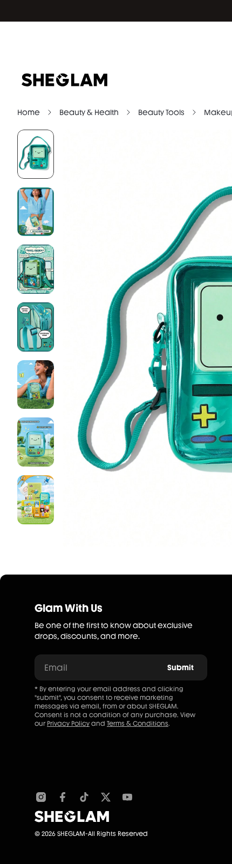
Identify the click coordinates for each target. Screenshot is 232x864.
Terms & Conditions (137, 723)
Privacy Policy (68, 723)
